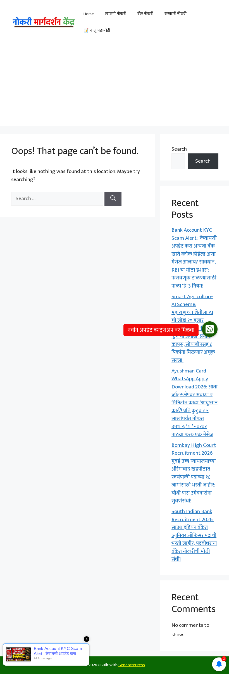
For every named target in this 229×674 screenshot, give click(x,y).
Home (89, 13)
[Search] (112, 199)
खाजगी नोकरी (115, 13)
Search (179, 149)
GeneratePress (131, 664)
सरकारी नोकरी (175, 13)
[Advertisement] (114, 87)
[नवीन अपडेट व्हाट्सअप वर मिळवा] (210, 329)
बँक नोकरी (145, 13)
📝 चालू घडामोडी (97, 30)
